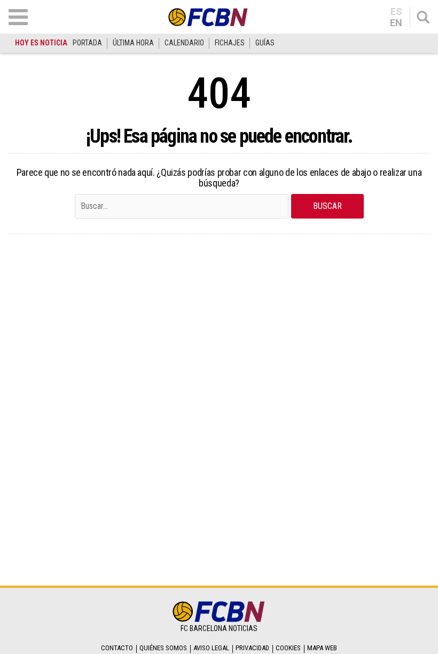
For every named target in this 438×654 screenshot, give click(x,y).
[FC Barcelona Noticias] (208, 17)
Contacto (117, 648)
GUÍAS (265, 42)
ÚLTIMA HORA (133, 42)
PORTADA (87, 42)
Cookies (288, 648)
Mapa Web (322, 648)
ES (396, 12)
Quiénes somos (163, 648)
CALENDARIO (184, 42)
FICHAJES (230, 42)
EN (396, 23)
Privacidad (252, 648)
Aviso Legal (211, 648)
